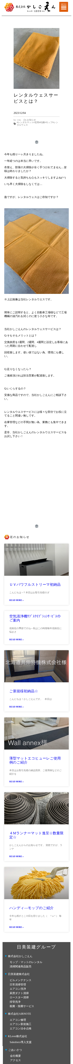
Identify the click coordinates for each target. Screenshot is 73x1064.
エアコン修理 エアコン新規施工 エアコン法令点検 (20, 1024)
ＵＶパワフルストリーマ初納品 (35, 584)
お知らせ (31, 120)
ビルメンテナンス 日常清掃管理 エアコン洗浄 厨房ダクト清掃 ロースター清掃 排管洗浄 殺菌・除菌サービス (22, 993)
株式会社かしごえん (18, 956)
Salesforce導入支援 (22, 1042)
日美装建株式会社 (18, 974)
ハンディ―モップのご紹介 (31, 908)
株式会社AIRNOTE (19, 1013)
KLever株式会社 (15, 1036)
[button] (63, 7)
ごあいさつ (13, 1049)
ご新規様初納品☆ (23, 691)
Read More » (16, 600)
